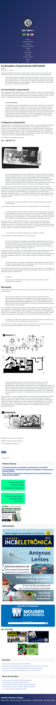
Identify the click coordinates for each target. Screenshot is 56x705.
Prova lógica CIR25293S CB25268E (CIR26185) (14, 689)
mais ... (28, 61)
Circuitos (28, 48)
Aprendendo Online (28, 41)
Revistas (28, 59)
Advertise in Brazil (49, 700)
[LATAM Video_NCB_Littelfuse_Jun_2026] (13, 498)
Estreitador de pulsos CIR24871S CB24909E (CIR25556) (17, 680)
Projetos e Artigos (28, 57)
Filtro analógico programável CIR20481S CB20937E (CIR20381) (18, 684)
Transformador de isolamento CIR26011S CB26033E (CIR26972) (19, 686)
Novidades (28, 54)
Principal (28, 39)
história (4, 452)
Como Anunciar (26, 700)
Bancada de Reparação (28, 46)
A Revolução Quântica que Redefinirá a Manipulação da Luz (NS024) (25, 467)
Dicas (28, 50)
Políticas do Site (38, 700)
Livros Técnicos (28, 52)
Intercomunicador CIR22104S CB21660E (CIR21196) (15, 682)
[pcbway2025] (11, 513)
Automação (28, 44)
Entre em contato (15, 700)
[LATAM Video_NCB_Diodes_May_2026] (13, 485)
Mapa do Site (5, 700)
